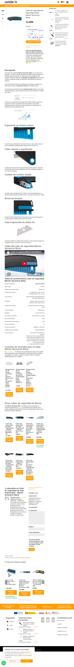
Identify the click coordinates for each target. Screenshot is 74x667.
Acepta (26, 661)
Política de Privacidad (46, 648)
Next (43, 582)
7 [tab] (29, 600)
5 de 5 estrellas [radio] (35, 508)
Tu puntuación (33, 507)
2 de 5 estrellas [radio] (30, 508)
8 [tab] (30, 600)
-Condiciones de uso (61, 631)
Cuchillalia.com (11, 351)
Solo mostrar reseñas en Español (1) (35, 488)
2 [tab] (20, 600)
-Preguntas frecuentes (62, 634)
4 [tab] (23, 600)
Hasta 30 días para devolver (8, 606)
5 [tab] (25, 600)
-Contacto (59, 624)
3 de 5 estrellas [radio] (32, 508)
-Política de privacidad (62, 627)
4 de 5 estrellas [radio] (33, 508)
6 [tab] (27, 600)
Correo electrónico (34, 532)
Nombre (31, 526)
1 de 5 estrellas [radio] (29, 508)
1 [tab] (18, 600)
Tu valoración (33, 510)
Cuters (12, 557)
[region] (19, 655)
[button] (3, 663)
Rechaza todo (12, 661)
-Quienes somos (61, 620)
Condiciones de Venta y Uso (36, 648)
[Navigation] (67, 2)
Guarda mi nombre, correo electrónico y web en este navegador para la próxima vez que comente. (36, 543)
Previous (6, 582)
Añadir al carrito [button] (9, 394)
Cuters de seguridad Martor (22, 557)
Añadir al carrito (33, 42)
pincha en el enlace (27, 653)
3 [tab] (22, 600)
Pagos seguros (47, 607)
